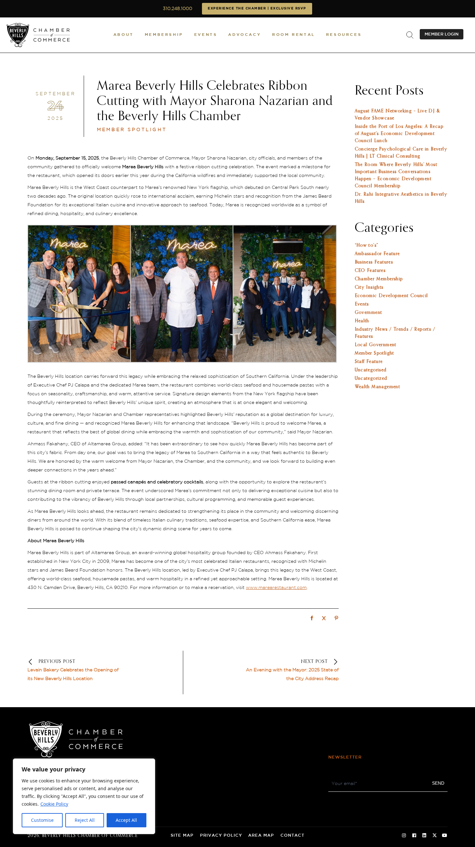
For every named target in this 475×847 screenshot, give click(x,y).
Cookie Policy (54, 804)
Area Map (261, 835)
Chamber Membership (379, 279)
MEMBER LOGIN (442, 34)
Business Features (374, 262)
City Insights (369, 287)
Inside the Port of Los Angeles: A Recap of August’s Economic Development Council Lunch (399, 133)
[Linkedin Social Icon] (424, 835)
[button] (123, 35)
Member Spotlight (132, 130)
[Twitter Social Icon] (435, 835)
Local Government (375, 345)
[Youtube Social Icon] (445, 835)
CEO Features (370, 270)
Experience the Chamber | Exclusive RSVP (257, 8)
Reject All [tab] (85, 820)
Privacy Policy (221, 835)
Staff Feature (369, 361)
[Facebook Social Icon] (414, 835)
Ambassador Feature (377, 254)
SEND (438, 783)
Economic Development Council (391, 296)
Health (362, 321)
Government (368, 312)
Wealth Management (377, 387)
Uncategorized (371, 378)
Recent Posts (389, 91)
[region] (84, 796)
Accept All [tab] (126, 820)
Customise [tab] (42, 820)
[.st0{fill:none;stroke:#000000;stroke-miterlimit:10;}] (410, 35)
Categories (384, 228)
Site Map (182, 835)
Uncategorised (371, 370)
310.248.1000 (177, 9)
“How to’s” (366, 245)
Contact (292, 835)
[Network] (312, 619)
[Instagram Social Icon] (404, 835)
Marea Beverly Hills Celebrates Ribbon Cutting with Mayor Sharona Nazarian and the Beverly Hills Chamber (215, 101)
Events (362, 304)
